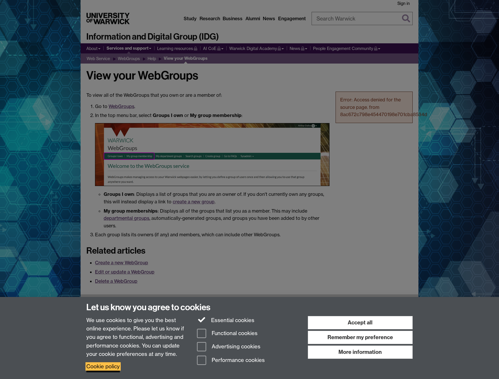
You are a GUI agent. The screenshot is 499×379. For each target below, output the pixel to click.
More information (360, 352)
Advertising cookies (235, 346)
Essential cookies (232, 320)
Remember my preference (360, 337)
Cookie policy (103, 366)
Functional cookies (234, 333)
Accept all (360, 322)
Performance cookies (237, 360)
